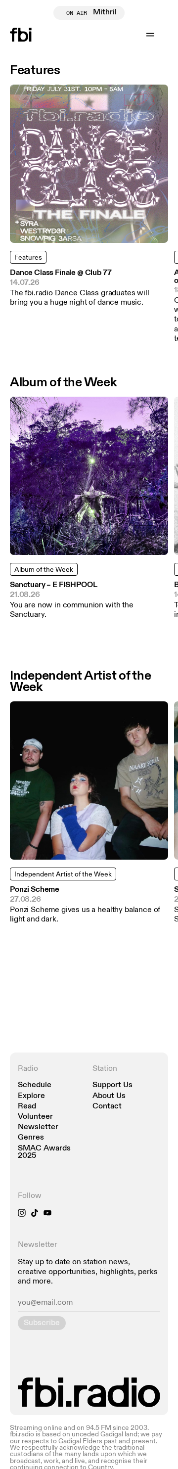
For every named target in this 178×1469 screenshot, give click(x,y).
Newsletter (38, 1127)
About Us (109, 1096)
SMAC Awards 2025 (44, 1152)
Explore (31, 1096)
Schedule (34, 1085)
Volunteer (35, 1117)
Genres (31, 1138)
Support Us (112, 1085)
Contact (107, 1106)
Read (27, 1106)
